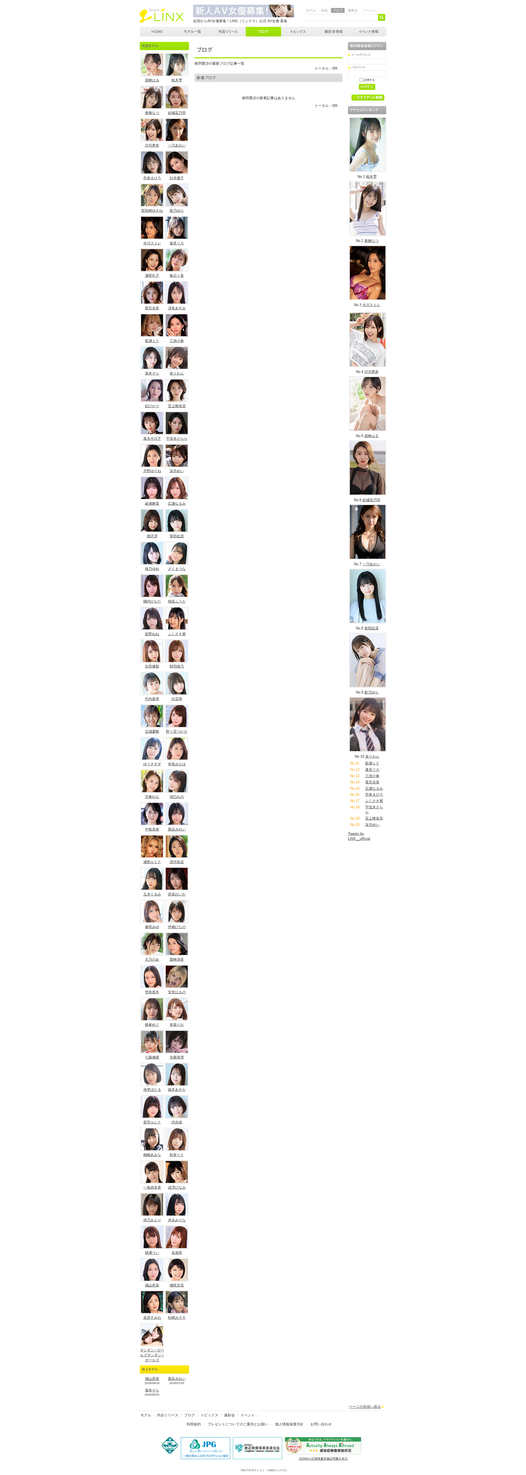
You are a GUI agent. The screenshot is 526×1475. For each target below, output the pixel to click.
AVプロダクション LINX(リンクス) (157, 31)
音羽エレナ (152, 1122)
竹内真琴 (152, 699)
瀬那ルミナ (152, 862)
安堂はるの (177, 992)
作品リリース (228, 31)
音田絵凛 (177, 536)
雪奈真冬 (152, 992)
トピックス (298, 31)
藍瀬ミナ (152, 341)
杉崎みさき (177, 1318)
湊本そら (152, 373)
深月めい (177, 471)
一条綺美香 (152, 1187)
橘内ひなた (152, 601)
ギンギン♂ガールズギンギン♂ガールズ (152, 1355)
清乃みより (152, 1220)
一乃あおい (177, 145)
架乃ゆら (177, 211)
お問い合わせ (321, 1424)
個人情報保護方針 (289, 1424)
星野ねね (152, 634)
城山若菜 (152, 1285)
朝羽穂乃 (177, 666)
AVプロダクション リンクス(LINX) (162, 15)
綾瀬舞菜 (152, 503)
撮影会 (353, 10)
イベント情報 (368, 31)
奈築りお (177, 1025)
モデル (311, 10)
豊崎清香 (177, 959)
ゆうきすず (152, 764)
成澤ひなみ (177, 1187)
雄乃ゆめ (152, 569)
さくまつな (177, 569)
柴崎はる (152, 80)
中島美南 (152, 829)
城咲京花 (177, 1285)
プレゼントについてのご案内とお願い (238, 1424)
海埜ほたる (152, 1090)
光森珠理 (177, 1057)
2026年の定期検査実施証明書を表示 (323, 1458)
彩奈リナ (177, 1155)
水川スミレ (152, 243)
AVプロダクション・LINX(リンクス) (264, 1470)
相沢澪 (152, 536)
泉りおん (177, 373)
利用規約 (194, 1424)
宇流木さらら (176, 438)
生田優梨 (152, 666)
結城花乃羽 (177, 113)
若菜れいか (177, 894)
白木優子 (177, 178)
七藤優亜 (152, 1057)
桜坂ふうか (177, 601)
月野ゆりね (152, 471)
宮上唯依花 (177, 406)
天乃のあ (152, 959)
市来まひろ (152, 178)
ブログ (338, 10)
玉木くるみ (152, 894)
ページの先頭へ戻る (365, 1407)
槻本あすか (177, 1090)
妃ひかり (152, 406)
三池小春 (177, 341)
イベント (369, 10)
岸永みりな (177, 1220)
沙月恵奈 (152, 145)
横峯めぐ (152, 1025)
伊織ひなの (177, 927)
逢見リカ (177, 243)
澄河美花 (177, 862)
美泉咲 (176, 1253)
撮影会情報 (333, 31)
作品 (324, 10)
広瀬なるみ (177, 503)
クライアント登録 (369, 99)
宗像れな (152, 797)
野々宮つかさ (176, 731)
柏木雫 (176, 80)
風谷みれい (177, 829)
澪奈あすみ (177, 308)
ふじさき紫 (177, 634)
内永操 (176, 1122)
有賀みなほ (177, 764)
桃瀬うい (152, 1253)
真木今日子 (152, 438)
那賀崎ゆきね (152, 211)
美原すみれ (152, 1318)
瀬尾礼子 (152, 275)
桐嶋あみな (152, 1155)
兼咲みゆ (152, 927)
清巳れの (177, 797)
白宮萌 (176, 699)
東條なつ (152, 113)
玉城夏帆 (152, 731)
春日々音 (177, 275)
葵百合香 (152, 308)
